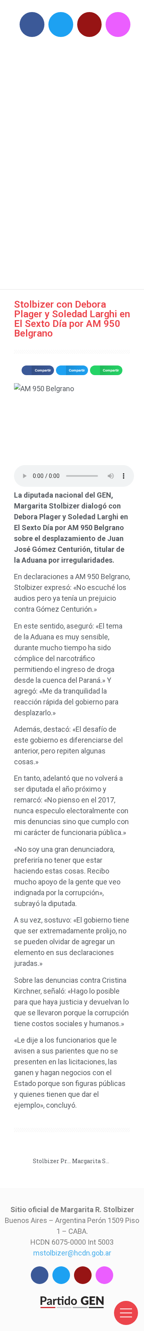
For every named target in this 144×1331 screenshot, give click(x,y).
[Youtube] (89, 24)
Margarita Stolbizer (76, 160)
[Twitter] (60, 24)
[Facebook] (32, 24)
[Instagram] (118, 24)
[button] (38, 370)
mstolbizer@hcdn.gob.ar (72, 1253)
